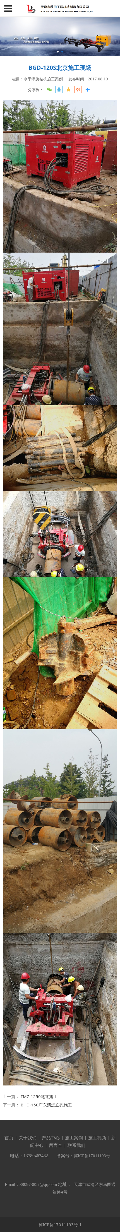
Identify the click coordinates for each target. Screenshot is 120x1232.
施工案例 (73, 1137)
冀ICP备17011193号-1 (60, 1224)
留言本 (55, 1145)
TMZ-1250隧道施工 (39, 1096)
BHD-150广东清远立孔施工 (46, 1105)
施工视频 (97, 1137)
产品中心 (51, 1137)
